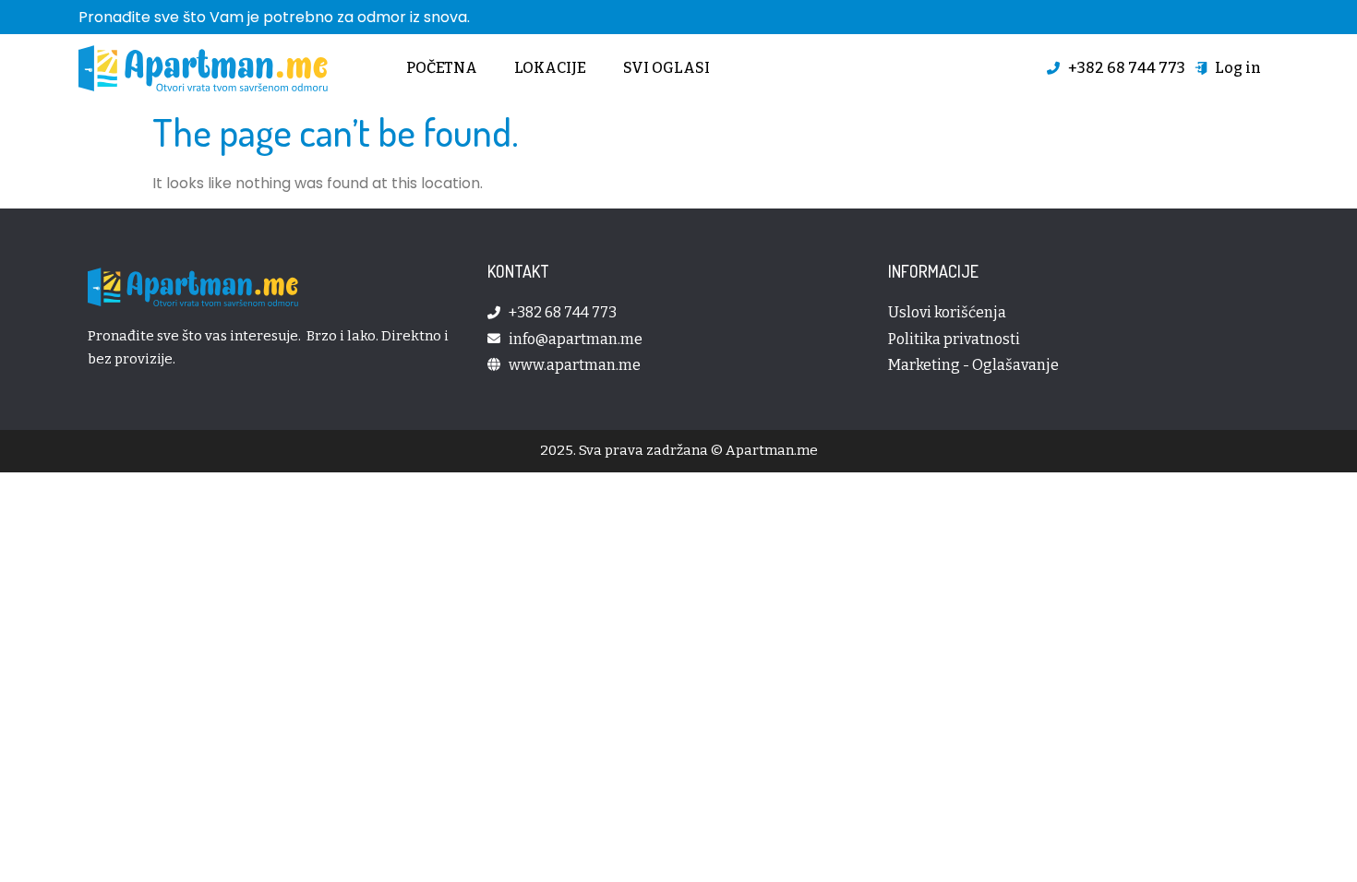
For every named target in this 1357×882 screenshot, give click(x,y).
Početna (441, 68)
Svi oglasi (666, 68)
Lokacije (550, 68)
